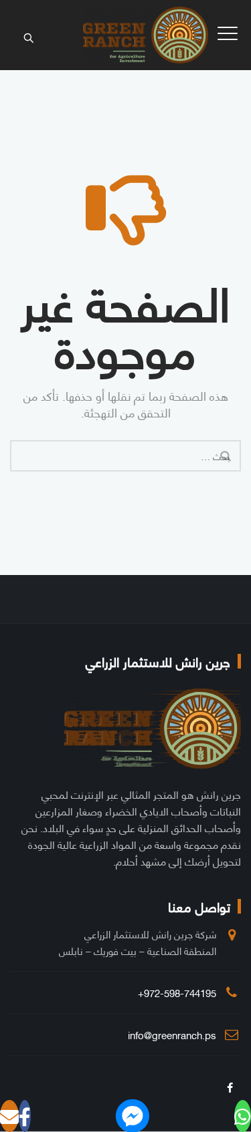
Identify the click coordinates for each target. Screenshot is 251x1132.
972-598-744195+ (177, 992)
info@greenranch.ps (172, 1034)
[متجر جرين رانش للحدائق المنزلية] (145, 35)
